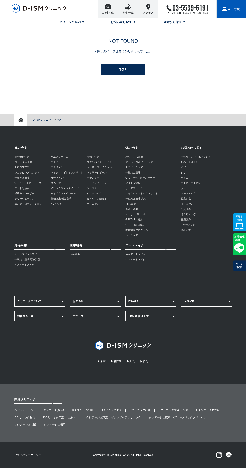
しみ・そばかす (189, 162)
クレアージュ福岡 (55, 424)
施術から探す (172, 22)
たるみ (184, 177)
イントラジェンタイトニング (67, 188)
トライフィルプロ (97, 182)
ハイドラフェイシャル (63, 193)
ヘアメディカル (23, 410)
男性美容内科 (188, 224)
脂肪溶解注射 (21, 156)
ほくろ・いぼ (188, 214)
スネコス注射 (21, 167)
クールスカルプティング (139, 162)
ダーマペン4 (58, 177)
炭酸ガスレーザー (24, 193)
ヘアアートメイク (24, 264)
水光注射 (56, 182)
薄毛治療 (186, 230)
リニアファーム (59, 156)
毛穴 (183, 167)
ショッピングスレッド (26, 172)
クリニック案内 (70, 22)
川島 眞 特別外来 (138, 316)
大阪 (132, 361)
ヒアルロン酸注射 (97, 198)
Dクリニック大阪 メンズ (173, 410)
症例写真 (189, 301)
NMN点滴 (56, 203)
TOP (123, 69)
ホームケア (93, 203)
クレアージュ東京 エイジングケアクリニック (113, 417)
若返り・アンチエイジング (196, 156)
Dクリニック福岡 (24, 417)
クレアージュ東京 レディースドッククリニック (177, 417)
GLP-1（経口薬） (135, 224)
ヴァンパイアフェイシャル (102, 162)
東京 (103, 361)
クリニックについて (29, 301)
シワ (183, 172)
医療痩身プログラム (136, 230)
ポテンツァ (93, 177)
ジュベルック (94, 193)
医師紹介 (133, 301)
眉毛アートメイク (135, 254)
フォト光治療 (21, 188)
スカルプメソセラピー (26, 254)
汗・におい (187, 203)
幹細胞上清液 (21, 177)
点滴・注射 (93, 156)
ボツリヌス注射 (23, 162)
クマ (183, 188)
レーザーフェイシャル (99, 167)
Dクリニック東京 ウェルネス (60, 417)
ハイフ (54, 162)
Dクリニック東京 (111, 410)
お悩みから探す (121, 22)
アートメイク (188, 193)
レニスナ (92, 188)
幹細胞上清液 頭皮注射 (27, 259)
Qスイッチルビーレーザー (29, 182)
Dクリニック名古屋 (208, 410)
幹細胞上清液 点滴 (61, 198)
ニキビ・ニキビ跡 (191, 182)
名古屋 (117, 361)
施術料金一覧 (25, 316)
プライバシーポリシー (27, 454)
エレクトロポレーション (28, 203)
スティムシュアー (135, 167)
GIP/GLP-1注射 (134, 219)
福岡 (145, 361)
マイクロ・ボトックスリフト (67, 172)
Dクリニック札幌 (82, 410)
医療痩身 (186, 219)
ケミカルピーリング (25, 198)
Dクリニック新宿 (140, 410)
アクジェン (57, 167)
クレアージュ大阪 (25, 424)
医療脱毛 (75, 254)
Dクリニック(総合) (52, 410)
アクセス (78, 316)
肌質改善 (186, 209)
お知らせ (78, 301)
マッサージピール (97, 172)
